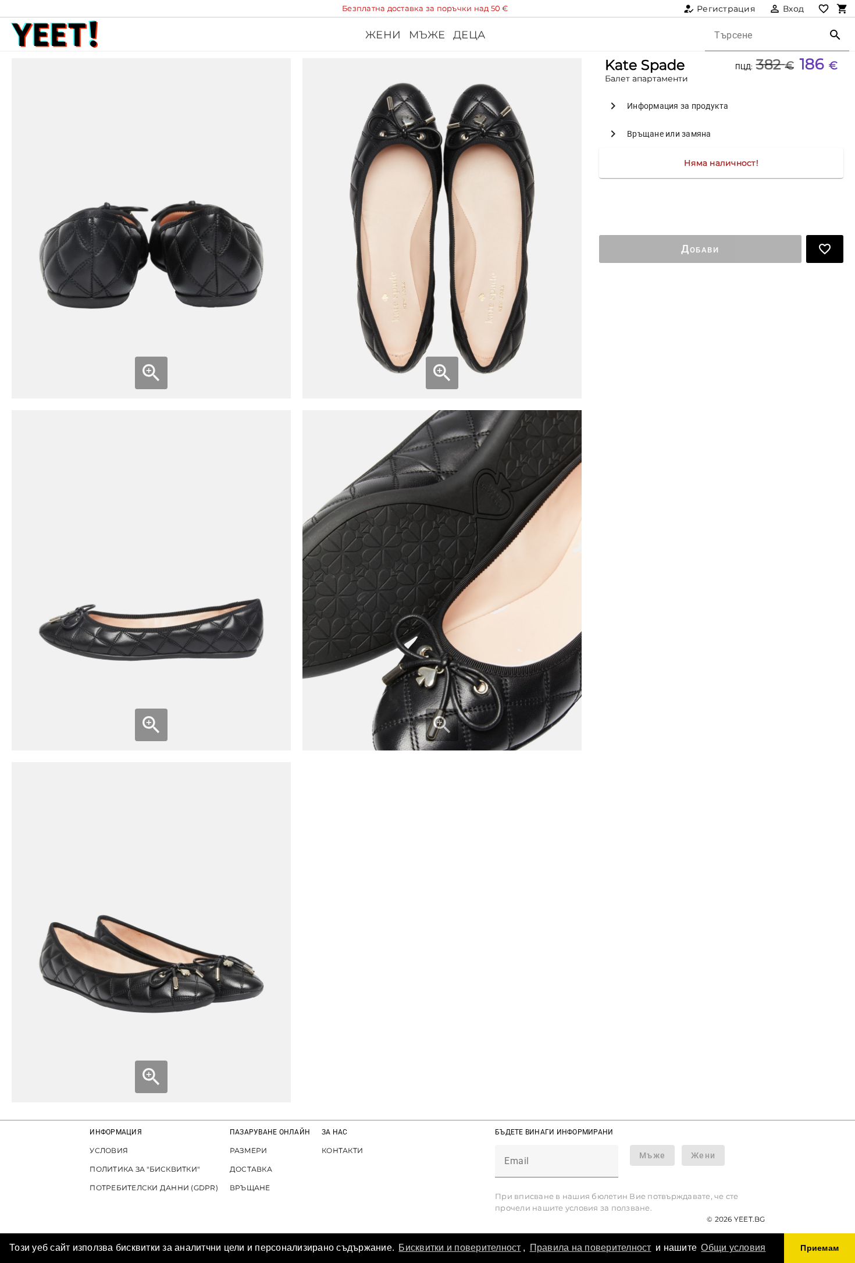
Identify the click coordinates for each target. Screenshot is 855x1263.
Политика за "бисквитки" (145, 1169)
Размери (249, 1150)
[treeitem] (721, 106)
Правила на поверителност (590, 1248)
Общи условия (733, 1248)
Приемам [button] (819, 1248)
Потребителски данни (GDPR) (154, 1187)
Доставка (251, 1169)
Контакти (342, 1150)
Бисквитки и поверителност (459, 1248)
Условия (109, 1150)
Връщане (250, 1187)
